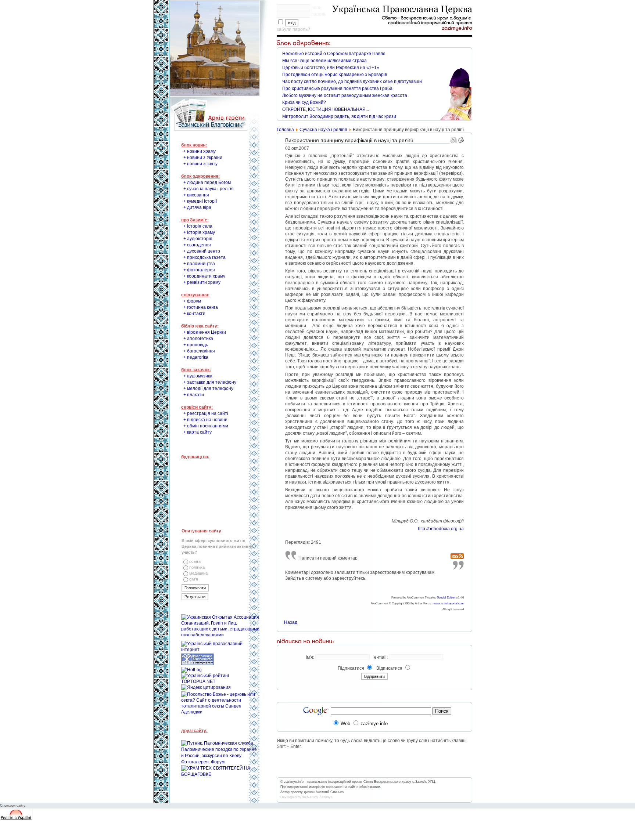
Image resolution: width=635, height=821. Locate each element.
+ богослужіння (199, 351)
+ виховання (196, 195)
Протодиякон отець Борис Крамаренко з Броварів (334, 74)
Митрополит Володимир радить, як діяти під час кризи (339, 116)
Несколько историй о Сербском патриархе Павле (333, 53)
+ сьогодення (197, 244)
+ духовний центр (201, 251)
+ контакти (194, 313)
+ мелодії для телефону (208, 388)
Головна (285, 129)
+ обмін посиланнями (205, 425)
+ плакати (193, 394)
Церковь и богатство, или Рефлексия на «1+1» (330, 67)
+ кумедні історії (200, 201)
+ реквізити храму (201, 282)
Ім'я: (310, 657)
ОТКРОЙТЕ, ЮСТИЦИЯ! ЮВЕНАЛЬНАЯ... (325, 109)
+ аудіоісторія (197, 238)
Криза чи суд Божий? (304, 102)
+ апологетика (198, 338)
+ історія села (197, 226)
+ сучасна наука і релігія (208, 188)
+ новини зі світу (200, 163)
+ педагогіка (195, 357)
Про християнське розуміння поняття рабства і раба (337, 88)
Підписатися (351, 668)
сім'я (193, 579)
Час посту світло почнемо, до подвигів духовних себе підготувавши (352, 81)
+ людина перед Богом (207, 182)
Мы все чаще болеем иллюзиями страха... (326, 60)
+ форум (192, 301)
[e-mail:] (461, 138)
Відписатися (389, 668)
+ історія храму (199, 232)
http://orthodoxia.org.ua (441, 528)
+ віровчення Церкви (204, 332)
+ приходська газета (204, 257)
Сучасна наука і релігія (323, 129)
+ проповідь (195, 344)
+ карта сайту (197, 432)
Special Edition (446, 597)
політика (197, 567)
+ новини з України (202, 157)
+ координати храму (204, 276)
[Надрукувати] (453, 138)
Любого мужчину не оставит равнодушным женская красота (344, 95)
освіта (195, 561)
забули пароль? (293, 29)
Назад (290, 622)
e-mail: (381, 657)
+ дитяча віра (197, 207)
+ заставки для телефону (209, 382)
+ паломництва (199, 263)
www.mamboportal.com (449, 603)
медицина (198, 573)
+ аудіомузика (197, 376)
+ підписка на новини (205, 419)
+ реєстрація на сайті (205, 413)
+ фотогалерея (199, 269)
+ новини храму (199, 151)
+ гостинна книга (200, 307)
